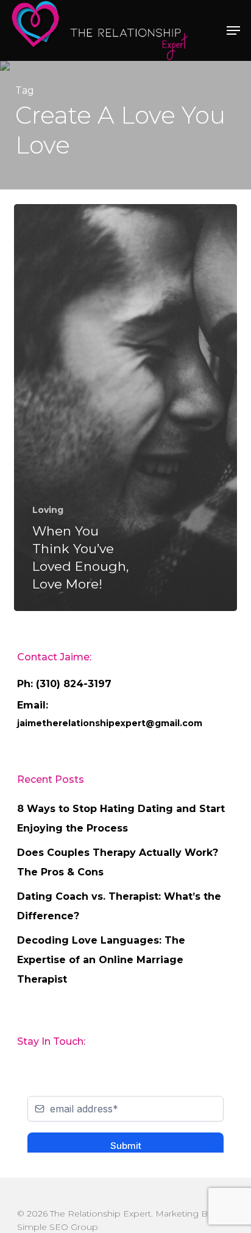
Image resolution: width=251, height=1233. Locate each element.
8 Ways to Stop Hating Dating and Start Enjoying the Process (121, 818)
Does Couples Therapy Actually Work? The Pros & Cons (117, 862)
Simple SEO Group (57, 1226)
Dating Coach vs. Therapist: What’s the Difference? (119, 906)
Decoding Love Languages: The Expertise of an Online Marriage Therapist (101, 959)
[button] (233, 30)
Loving (47, 509)
